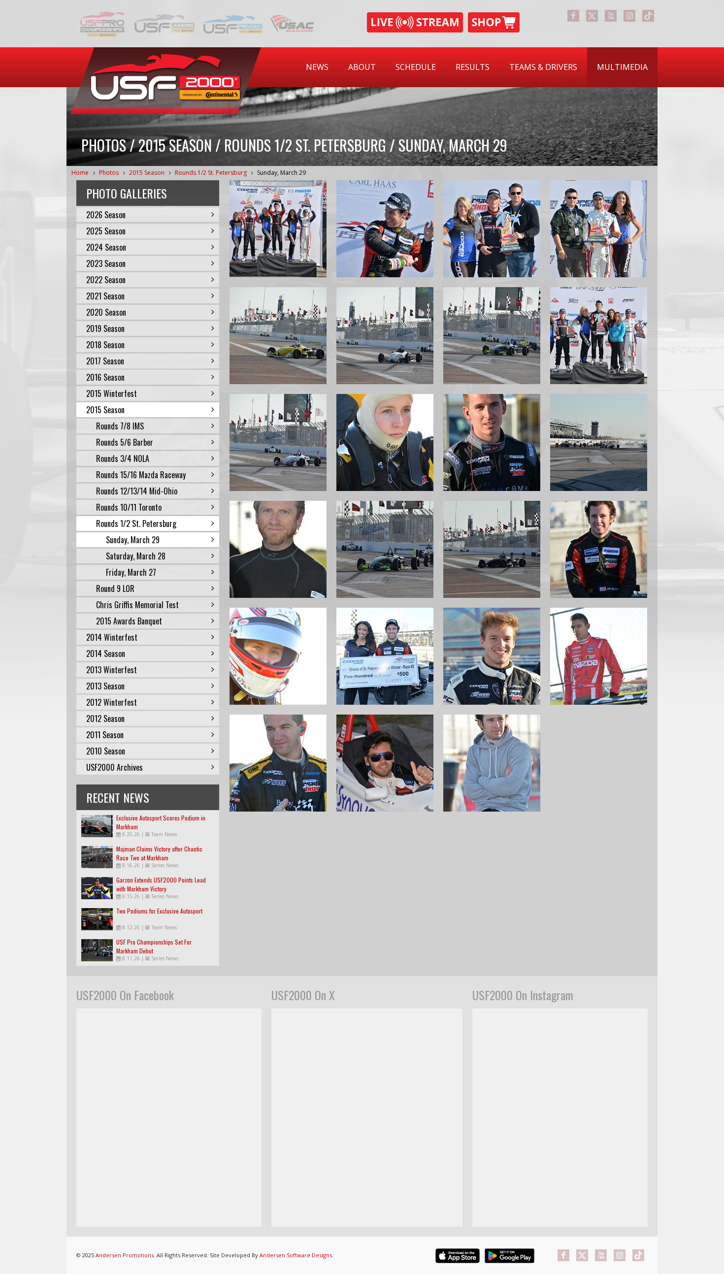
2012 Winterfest (111, 702)
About (362, 67)
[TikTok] (648, 16)
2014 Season (105, 653)
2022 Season (106, 280)
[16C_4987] (491, 549)
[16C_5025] (598, 228)
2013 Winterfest (111, 670)
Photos (109, 172)
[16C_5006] (384, 335)
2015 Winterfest (111, 393)
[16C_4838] (491, 656)
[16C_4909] (278, 549)
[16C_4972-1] (598, 442)
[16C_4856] (598, 549)
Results (473, 67)
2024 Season (106, 247)
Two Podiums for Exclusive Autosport (159, 911)
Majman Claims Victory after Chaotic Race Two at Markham (159, 853)
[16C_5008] (491, 335)
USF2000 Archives (114, 767)
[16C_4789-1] (278, 763)
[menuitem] (317, 67)
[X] (592, 16)
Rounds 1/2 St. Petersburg (211, 172)
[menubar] (477, 67)
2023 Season (106, 263)
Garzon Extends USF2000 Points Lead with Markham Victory (161, 884)
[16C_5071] (384, 228)
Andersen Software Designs (296, 1255)
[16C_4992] (384, 549)
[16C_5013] (278, 335)
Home (80, 172)
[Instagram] (629, 16)
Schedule (415, 67)
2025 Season (106, 231)
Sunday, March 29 (281, 172)
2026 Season (106, 215)
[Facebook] (573, 16)
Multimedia (622, 67)
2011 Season (105, 735)
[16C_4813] (491, 763)
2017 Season (105, 361)
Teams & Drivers (543, 67)
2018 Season (105, 345)
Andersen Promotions (125, 1255)
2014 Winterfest (111, 637)
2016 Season (105, 377)
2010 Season (105, 751)
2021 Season (105, 296)
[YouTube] (611, 16)
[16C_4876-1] (384, 442)
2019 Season (105, 328)
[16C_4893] (491, 442)
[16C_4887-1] (278, 656)
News (317, 67)
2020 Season (106, 312)
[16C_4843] (598, 656)
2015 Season (147, 172)
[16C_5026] (491, 228)
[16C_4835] (384, 656)
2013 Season (105, 686)
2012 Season (105, 718)
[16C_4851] (384, 763)
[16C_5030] (598, 335)
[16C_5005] (278, 442)
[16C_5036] (278, 228)
